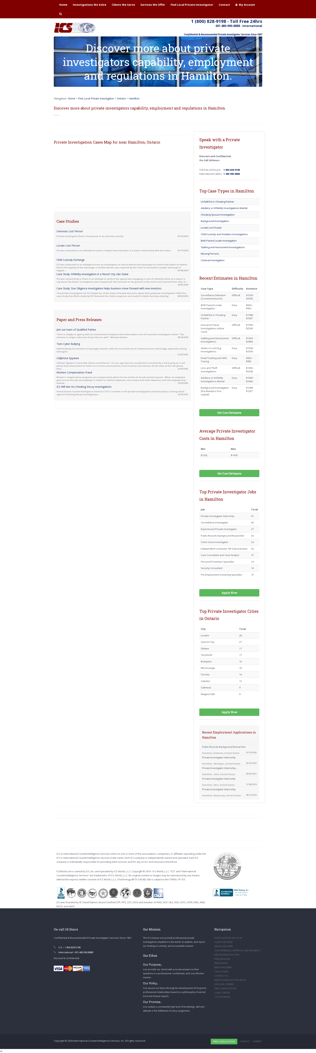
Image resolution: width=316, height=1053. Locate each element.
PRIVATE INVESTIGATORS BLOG (230, 980)
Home (63, 4)
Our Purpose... (152, 965)
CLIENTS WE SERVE (223, 942)
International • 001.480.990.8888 (75, 952)
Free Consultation (224, 1041)
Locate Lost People (211, 227)
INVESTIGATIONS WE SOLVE (228, 937)
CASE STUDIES (221, 971)
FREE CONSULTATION (225, 988)
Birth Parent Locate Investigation (219, 240)
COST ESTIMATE (222, 996)
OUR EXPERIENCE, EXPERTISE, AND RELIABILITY (237, 950)
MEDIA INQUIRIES (223, 967)
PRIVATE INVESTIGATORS (226, 954)
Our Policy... (151, 983)
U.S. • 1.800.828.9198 (69, 947)
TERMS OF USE (177, 879)
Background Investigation (215, 221)
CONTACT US (221, 975)
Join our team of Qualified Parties (76, 329)
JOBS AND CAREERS (224, 984)
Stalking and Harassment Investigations (223, 247)
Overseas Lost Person (70, 231)
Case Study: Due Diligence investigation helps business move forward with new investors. (109, 288)
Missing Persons (210, 253)
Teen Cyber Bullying (68, 344)
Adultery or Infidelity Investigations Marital (224, 208)
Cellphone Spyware (68, 358)
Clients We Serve (123, 4)
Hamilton (134, 98)
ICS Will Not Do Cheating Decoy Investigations (84, 386)
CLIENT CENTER (222, 992)
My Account (246, 4)
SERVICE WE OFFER (223, 946)
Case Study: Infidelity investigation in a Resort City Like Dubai (92, 274)
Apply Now (229, 592)
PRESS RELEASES (222, 959)
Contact (224, 4)
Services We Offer (152, 4)
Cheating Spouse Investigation (218, 214)
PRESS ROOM (220, 963)
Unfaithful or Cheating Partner (217, 201)
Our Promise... (152, 1002)
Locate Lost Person (68, 245)
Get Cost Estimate (229, 412)
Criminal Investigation (213, 260)
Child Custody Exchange (71, 260)
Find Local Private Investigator (192, 4)
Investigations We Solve (89, 4)
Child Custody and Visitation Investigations (224, 234)
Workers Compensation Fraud (74, 372)
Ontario (121, 98)
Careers (257, 1041)
